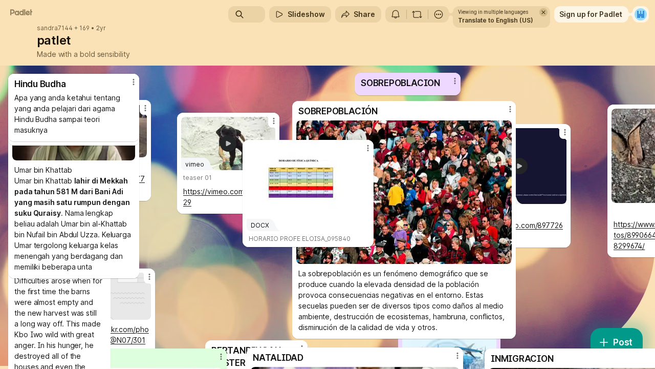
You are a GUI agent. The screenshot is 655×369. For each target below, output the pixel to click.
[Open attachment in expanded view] (404, 192)
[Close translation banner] (543, 12)
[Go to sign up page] (640, 14)
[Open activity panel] (395, 14)
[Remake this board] (417, 14)
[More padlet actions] (438, 14)
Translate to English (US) (495, 20)
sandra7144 (55, 28)
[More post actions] (133, 82)
